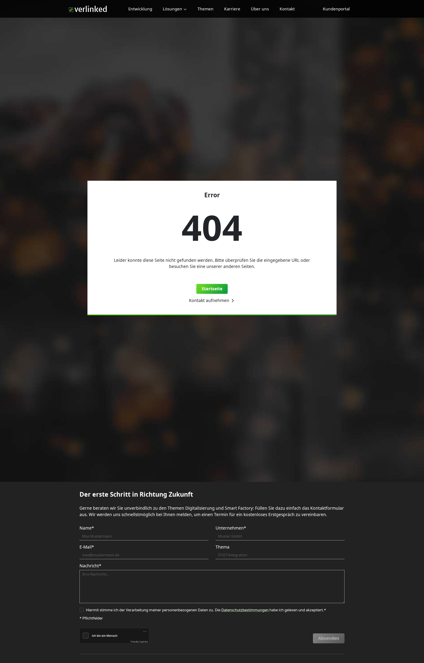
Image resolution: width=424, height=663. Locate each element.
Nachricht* (90, 566)
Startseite (212, 289)
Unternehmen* (231, 528)
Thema (222, 547)
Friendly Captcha (139, 641)
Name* (87, 528)
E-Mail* (87, 547)
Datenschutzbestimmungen (245, 609)
